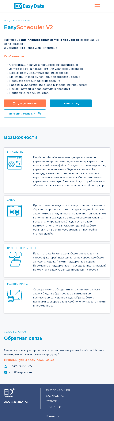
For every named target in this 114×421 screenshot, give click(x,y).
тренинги (53, 407)
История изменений (22, 113)
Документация (27, 103)
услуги (51, 401)
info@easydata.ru (20, 372)
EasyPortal (55, 396)
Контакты (52, 416)
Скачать (67, 103)
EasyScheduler (58, 390)
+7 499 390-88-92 (20, 366)
